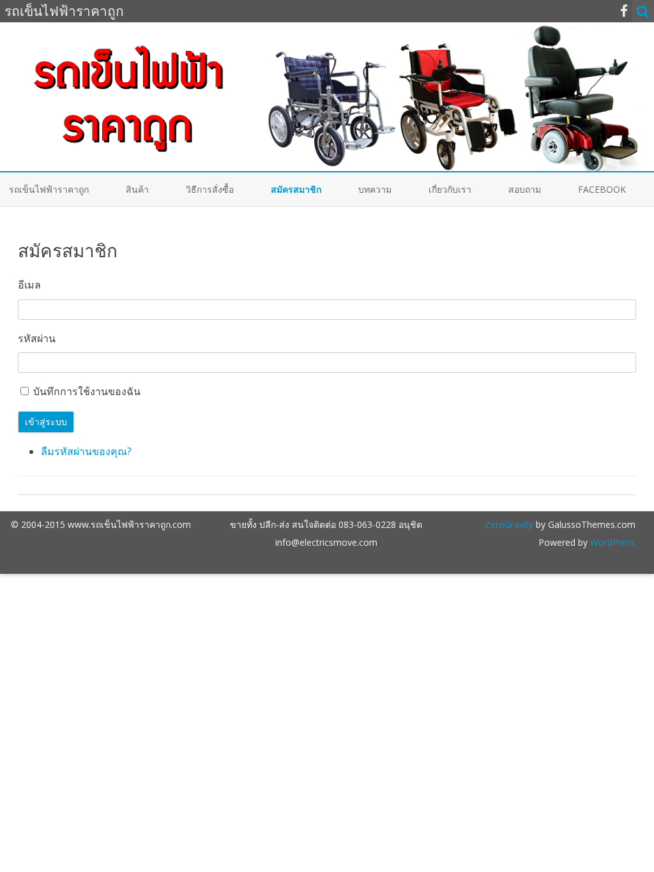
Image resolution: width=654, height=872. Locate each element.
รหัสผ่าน (37, 338)
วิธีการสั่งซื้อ (210, 189)
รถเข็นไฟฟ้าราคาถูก (49, 189)
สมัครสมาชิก (296, 189)
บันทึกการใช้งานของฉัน (87, 391)
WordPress (611, 542)
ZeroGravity (509, 524)
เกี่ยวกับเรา (450, 189)
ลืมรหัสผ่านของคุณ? (86, 451)
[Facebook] (624, 11)
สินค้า (137, 189)
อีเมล (29, 285)
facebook (602, 189)
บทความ (375, 189)
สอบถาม (524, 189)
